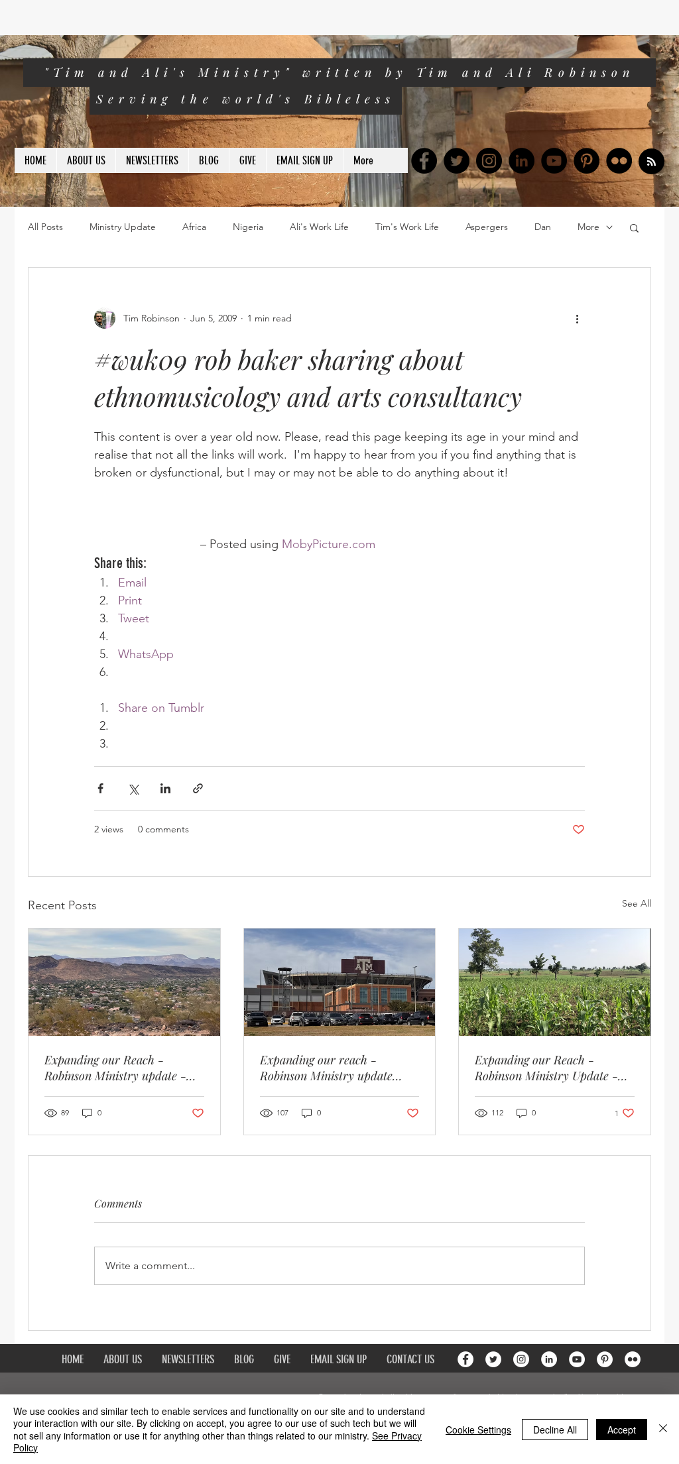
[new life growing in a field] (554, 982)
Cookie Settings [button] (478, 1429)
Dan (542, 227)
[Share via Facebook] (100, 788)
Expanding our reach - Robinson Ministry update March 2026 (326, 1068)
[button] (634, 227)
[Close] (663, 1429)
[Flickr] (619, 161)
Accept (621, 1429)
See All (636, 903)
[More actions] (577, 318)
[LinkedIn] (521, 161)
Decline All (555, 1429)
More (588, 227)
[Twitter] (456, 161)
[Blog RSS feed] (651, 162)
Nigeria (248, 227)
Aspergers (486, 227)
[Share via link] (198, 788)
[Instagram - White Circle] (521, 1359)
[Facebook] (424, 161)
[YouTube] (554, 161)
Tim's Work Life (407, 227)
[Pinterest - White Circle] (605, 1359)
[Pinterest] (586, 161)
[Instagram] (489, 161)
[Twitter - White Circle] (493, 1359)
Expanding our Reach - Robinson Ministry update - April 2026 (115, 1068)
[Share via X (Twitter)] (133, 788)
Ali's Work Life (319, 227)
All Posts (45, 227)
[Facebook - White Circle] (465, 1359)
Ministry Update (123, 227)
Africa (194, 227)
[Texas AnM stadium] (340, 982)
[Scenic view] (124, 982)
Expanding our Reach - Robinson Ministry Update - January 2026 (546, 1068)
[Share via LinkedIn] (165, 788)
